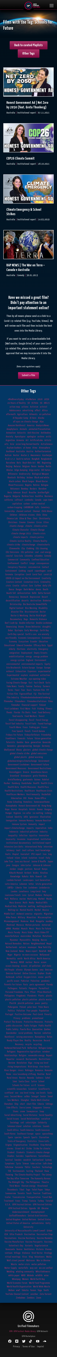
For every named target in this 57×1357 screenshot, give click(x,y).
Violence (26, 1253)
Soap (42, 1111)
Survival (9, 1160)
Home (30, 798)
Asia (12, 444)
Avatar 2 (25, 455)
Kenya (45, 869)
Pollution (21, 1011)
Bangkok (36, 459)
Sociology (14, 1122)
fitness (49, 709)
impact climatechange (14, 828)
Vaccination (29, 1234)
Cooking (22, 571)
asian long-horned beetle (27, 444)
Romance (39, 1070)
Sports (34, 1137)
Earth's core (31, 634)
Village (17, 1253)
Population (44, 1011)
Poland (23, 1007)
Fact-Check (39, 683)
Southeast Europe (25, 1134)
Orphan (41, 973)
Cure (31, 585)
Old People (9, 970)
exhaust (10, 671)
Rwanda (30, 1078)
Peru (27, 992)
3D (28, 403)
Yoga (40, 1290)
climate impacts (20, 537)
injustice (33, 835)
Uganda (32, 1208)
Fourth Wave (15, 727)
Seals (49, 1093)
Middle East (9, 914)
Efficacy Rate (40, 645)
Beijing (9, 466)
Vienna (48, 1249)
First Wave (25, 709)
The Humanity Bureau (41, 1178)
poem (37, 1003)
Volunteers (40, 1257)
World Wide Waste (41, 1286)
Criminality (46, 582)
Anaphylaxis (12, 429)
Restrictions (45, 1059)
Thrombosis (12, 1190)
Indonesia (13, 832)
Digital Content (17, 608)
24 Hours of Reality (16, 403)
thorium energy (28, 1186)
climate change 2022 (21, 533)
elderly (12, 649)
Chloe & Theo (25, 518)
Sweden (18, 1160)
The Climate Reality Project (27, 1175)
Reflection (32, 1048)
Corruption (19, 574)
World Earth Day (37, 1279)
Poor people (32, 1011)
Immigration (11, 820)
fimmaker (15, 705)
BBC (38, 463)
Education (43, 641)
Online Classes (29, 973)
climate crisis (39, 533)
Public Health (45, 1026)
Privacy (17, 1018)
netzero (22, 947)
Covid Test (37, 574)
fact (30, 683)
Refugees (11, 1052)
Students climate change (38, 1152)
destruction (35, 600)
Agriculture (22, 414)
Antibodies (46, 433)
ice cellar (27, 813)
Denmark (24, 597)
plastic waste (45, 999)
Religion (22, 1055)
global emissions (39, 753)
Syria (18, 1163)
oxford (19, 977)
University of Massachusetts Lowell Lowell (25, 1230)
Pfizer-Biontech (44, 992)
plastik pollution (25, 1003)
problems (26, 1018)
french (28, 731)
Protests (49, 1022)
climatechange (28, 545)
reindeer (46, 1052)
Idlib (26, 817)
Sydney (48, 1160)
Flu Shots (26, 712)
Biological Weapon (40, 474)
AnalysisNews (42, 425)
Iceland (9, 817)
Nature (26, 943)
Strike (29, 1148)
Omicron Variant (13, 973)
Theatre (45, 1182)
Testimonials (19, 1171)
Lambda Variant (14, 880)
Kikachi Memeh (16, 873)
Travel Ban (47, 1197)
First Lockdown (12, 709)
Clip (23, 548)
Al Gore (33, 418)
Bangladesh (46, 459)
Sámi (15, 1081)
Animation (11, 433)
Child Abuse (47, 511)
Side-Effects (12, 1107)
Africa (45, 410)
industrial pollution (29, 832)
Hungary (48, 809)
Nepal (49, 943)
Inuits (8, 854)
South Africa (13, 1130)
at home (27, 448)
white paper (14, 1275)
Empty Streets (41, 653)
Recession (37, 1040)
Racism (37, 1033)
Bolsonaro (15, 489)
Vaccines (48, 1242)
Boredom (43, 489)
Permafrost (44, 988)
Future (30, 738)
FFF (47, 690)
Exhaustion (21, 671)
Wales (49, 1257)
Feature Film (39, 690)
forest (42, 716)
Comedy (47, 556)
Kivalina (44, 873)
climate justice (37, 537)
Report (49, 1055)
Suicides (20, 1156)
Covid (28, 574)
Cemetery (45, 507)
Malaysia (48, 895)
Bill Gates (46, 470)
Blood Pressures (16, 485)
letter (31, 884)
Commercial (13, 559)
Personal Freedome (14, 992)
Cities (46, 522)
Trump (25, 1201)
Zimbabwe (20, 1298)
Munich (24, 928)
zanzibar (34, 1294)
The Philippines (33, 1182)
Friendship (46, 735)
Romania (49, 1070)
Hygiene (17, 813)
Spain (10, 1137)
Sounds (46, 1126)
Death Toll (11, 593)
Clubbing (30, 548)
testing (29, 1171)
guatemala (28, 779)
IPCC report (36, 854)
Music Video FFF (42, 932)
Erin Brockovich (13, 668)
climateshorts (43, 545)
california (8, 500)
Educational (9, 645)
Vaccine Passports (34, 1242)
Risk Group (33, 1066)
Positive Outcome (23, 1014)
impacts (30, 828)
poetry (44, 1003)
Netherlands (11, 947)
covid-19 (48, 574)
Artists (47, 440)
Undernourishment (20, 1212)
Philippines (10, 996)
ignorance (33, 817)
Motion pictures (32, 925)
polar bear (32, 1007)
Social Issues (13, 1119)
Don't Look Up (11, 623)
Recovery (19, 1044)
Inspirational (33, 839)
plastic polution (29, 999)
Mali (7, 899)
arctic (48, 436)
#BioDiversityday (16, 399)
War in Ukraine (43, 1260)
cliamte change (17, 526)
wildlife (39, 1275)
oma (42, 970)
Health (36, 783)
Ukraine (45, 1208)
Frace (25, 727)
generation (36, 742)
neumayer (32, 947)
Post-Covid (38, 1014)
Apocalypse (20, 436)
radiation (46, 1033)
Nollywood (44, 955)
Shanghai (25, 1100)
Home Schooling (14, 802)
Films (50, 701)
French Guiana (38, 731)
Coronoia (9, 574)
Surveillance (44, 1156)
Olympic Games (31, 970)
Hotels (32, 809)
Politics (11, 1011)
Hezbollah (46, 794)
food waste (18, 716)
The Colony (47, 1175)
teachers (36, 1167)
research (20, 1059)
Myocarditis (25, 940)
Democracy (14, 597)
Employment (26, 653)
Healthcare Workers (15, 794)
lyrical (31, 895)
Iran (45, 854)
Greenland (14, 776)
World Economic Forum (17, 1283)
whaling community (25, 1271)
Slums (16, 1111)
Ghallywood (9, 750)
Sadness (40, 1078)
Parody (50, 984)
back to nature (23, 459)
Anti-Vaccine (33, 433)
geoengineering (25, 746)
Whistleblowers (43, 1271)
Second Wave (16, 1096)
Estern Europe (28, 668)
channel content (23, 511)
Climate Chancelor (21, 530)
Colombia (29, 556)
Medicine (22, 906)
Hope (7, 809)
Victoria (40, 1249)
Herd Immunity (33, 794)
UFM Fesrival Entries (21, 1204)
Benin (33, 466)
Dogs (26, 619)
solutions (36, 1126)
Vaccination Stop (45, 1234)
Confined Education (40, 559)
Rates (49, 1037)
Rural (48, 1074)
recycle (28, 1044)
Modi (32, 921)
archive (41, 436)
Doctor (43, 612)
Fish (34, 709)
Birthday (21, 477)
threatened (42, 1186)
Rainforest (10, 1037)
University (28, 1227)
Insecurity (11, 839)
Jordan (13, 869)
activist (43, 407)
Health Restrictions (14, 791)
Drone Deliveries (33, 627)
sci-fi (33, 1085)
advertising (27, 410)
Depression (35, 597)
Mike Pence (11, 917)
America (31, 425)
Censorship (10, 511)
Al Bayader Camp (20, 418)
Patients (23, 988)
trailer (8, 1197)
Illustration (45, 817)
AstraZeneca (47, 444)
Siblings (49, 1104)
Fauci (17, 690)
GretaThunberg (14, 779)
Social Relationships (30, 1119)
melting (31, 906)
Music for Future (43, 928)
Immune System (19, 824)
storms (10, 1148)
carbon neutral (38, 504)
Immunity (32, 824)
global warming (36, 757)
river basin (44, 1066)
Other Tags (28, 53)
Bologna (44, 485)
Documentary (16, 619)
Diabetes (47, 600)
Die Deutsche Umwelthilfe (35, 604)
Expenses (32, 671)
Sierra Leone (25, 1107)
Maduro (38, 895)
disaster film (17, 612)
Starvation (44, 1137)
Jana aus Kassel (22, 861)
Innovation (44, 835)
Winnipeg (16, 1279)
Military (21, 917)
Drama (21, 627)
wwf (18, 1290)
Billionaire (13, 474)
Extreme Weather (19, 679)
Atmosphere (44, 448)
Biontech (12, 477)
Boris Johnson (14, 492)
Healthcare (30, 791)
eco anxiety (43, 634)
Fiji (35, 694)
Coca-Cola (18, 556)
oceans (24, 966)
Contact (45, 567)
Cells (37, 507)
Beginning (46, 463)
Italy (48, 858)
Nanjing (35, 940)
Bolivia (36, 485)
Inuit (18, 850)
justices (29, 869)
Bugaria (7, 496)
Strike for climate (42, 1148)
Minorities (31, 917)
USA (6, 1234)
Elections (21, 649)
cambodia (29, 500)
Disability (43, 608)
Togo (28, 1190)
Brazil (24, 492)
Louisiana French (13, 895)
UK (39, 1208)
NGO (49, 951)
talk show (47, 1163)
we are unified (46, 1268)
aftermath (11, 414)
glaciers (27, 750)
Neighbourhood (38, 943)
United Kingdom (13, 1219)
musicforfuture (12, 936)
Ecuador (33, 641)
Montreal (11, 925)
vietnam (9, 1253)
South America (27, 1130)
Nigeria (17, 955)
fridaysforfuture (32, 735)
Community (25, 559)
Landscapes (28, 880)
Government (44, 761)
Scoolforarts (44, 1089)
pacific (48, 977)
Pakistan (25, 981)
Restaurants (31, 1059)
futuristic (10, 742)
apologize (31, 436)
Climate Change (38, 530)
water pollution (39, 1264)
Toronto (21, 1193)
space (38, 1134)
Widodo (30, 1275)
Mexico (45, 910)
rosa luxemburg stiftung (24, 1074)
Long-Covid (36, 891)
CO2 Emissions (12, 552)
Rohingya (29, 1070)
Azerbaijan (47, 455)
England (29, 660)
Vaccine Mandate (45, 1238)
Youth (46, 1290)
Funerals (21, 738)
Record (47, 1040)
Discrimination (31, 612)
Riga (30, 1063)
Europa (40, 668)
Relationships (11, 1055)
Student (11, 1152)
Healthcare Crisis (44, 791)
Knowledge (15, 876)
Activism (34, 407)
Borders (33, 489)
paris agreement (37, 984)
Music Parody (14, 932)
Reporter (10, 1059)
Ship (16, 1104)
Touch (29, 1193)
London (14, 891)
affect (38, 410)
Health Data (13, 787)
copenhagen (40, 571)
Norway (14, 962)
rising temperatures (17, 1066)
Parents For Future (13, 984)
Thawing (9, 1175)
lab (45, 876)
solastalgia (31, 1122)
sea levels (41, 1093)
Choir (35, 518)
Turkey (41, 1201)
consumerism (34, 567)
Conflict (24, 563)
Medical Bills (42, 902)
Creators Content (14, 582)
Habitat (45, 779)
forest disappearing (18, 720)
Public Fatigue (30, 1026)
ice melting (38, 813)
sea (16, 1093)
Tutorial (49, 1201)
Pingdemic (21, 996)
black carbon (15, 481)
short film (31, 1104)
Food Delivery (44, 712)
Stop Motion (46, 1145)
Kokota (25, 876)
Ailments (33, 414)
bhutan (9, 470)
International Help (33, 847)
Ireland (10, 858)
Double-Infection (27, 623)
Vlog (31, 1257)
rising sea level (41, 1063)
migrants (38, 914)
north (19, 958)
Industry (44, 832)
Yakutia (25, 1290)
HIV (25, 798)
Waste (14, 1264)
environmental (13, 664)
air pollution (45, 414)
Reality (28, 1040)
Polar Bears (43, 1007)
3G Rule (34, 403)
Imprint (40, 1346)
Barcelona (10, 463)
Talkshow (9, 1167)
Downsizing (11, 627)
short (22, 1104)
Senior (43, 1096)
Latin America (11, 884)
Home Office (40, 798)
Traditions (47, 1193)
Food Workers (31, 716)
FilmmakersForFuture (37, 701)
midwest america (24, 914)
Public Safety (12, 1029)
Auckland (10, 451)
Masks (49, 899)
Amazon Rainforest (16, 425)
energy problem (41, 656)
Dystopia (19, 630)
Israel (41, 858)
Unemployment (38, 1212)
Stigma (8, 1145)
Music (31, 928)
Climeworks (14, 548)
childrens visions (27, 515)
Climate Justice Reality (21, 541)
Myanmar (14, 940)
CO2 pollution (27, 552)
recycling (37, 1044)
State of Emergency (17, 1141)
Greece (26, 772)
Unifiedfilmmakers (17, 1216)
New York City (44, 947)
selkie (27, 1096)
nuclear (29, 962)
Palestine (35, 981)
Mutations (47, 936)
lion (25, 887)
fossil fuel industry (15, 723)
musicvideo (26, 936)
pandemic (45, 981)
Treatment (9, 1201)
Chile (38, 515)
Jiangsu (15, 865)
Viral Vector (37, 1253)
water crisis (24, 1264)
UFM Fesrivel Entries (42, 1204)
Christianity (44, 518)
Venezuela (10, 1249)
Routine (40, 1074)
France (44, 727)
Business (49, 496)
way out (34, 1268)
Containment (11, 571)
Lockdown (33, 887)
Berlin (48, 466)
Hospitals (23, 809)
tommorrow (10, 1193)
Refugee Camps (46, 1048)
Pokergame (13, 1007)
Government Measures (16, 768)
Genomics (11, 746)
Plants (41, 996)
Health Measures (28, 787)
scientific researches (17, 1089)
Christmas (13, 522)
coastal (9, 556)
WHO (23, 1275)
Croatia (16, 585)
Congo (32, 563)
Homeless (27, 802)
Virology (48, 1253)
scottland (9, 1093)
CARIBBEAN (28, 507)
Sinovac (47, 1107)
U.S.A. (8, 1204)
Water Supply (10, 1268)
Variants (29, 1245)
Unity (48, 1223)
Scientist (32, 1089)
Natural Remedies (13, 943)
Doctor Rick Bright (38, 615)
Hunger (9, 813)
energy (29, 656)
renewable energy (36, 1055)
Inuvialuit (25, 854)
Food (34, 712)
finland (42, 705)
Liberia (19, 887)
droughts (46, 627)
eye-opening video (37, 679)
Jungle (20, 869)
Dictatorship (16, 604)
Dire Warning (31, 608)
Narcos (44, 940)
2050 (46, 399)
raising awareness (24, 1037)
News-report (32, 951)
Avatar (16, 455)
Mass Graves (15, 902)
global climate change (42, 750)
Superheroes (31, 1156)
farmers (46, 686)
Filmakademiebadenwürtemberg (35, 697)
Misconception (44, 917)
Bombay (24, 489)
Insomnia (21, 839)
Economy (13, 641)
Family (21, 686)
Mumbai (16, 928)
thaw (46, 1171)
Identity (18, 817)
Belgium (26, 466)
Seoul (50, 1096)
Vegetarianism (41, 1245)
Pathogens (13, 988)
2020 (40, 399)
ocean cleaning (12, 966)
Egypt (50, 645)
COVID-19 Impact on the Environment (23, 578)
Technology (47, 1167)
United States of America (18, 1223)
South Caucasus (42, 1130)
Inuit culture (28, 850)
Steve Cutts (43, 1141)
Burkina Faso (28, 496)
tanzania (19, 1167)
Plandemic (32, 996)
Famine (29, 686)
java (8, 865)
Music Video (27, 932)
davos (38, 589)
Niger (10, 955)
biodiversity (25, 474)
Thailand (39, 1171)
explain (24, 675)
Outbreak (10, 977)
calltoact (19, 500)
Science (41, 1085)
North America (43, 958)
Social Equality (46, 1115)
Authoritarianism (43, 451)
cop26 (30, 571)
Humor (40, 809)
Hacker (7, 783)
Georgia (36, 746)
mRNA (8, 928)
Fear (23, 690)
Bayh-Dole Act (29, 463)
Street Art (20, 1148)
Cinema (22, 522)
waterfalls (23, 1268)
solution (27, 1126)
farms (10, 690)
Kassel (37, 869)
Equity (48, 664)
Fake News (12, 686)
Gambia (20, 742)
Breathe (32, 492)
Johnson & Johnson (42, 865)
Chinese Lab (12, 518)
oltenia (19, 970)
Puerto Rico (25, 1029)
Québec (47, 1029)
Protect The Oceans (13, 1022)
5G (41, 403)
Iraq (50, 854)
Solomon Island (14, 1126)
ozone (41, 977)
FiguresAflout (25, 694)
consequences (42, 563)
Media (31, 902)
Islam (17, 858)
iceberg (48, 813)
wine (46, 1275)
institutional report (41, 843)
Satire (34, 1081)
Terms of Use (28, 1346)
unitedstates (38, 1223)
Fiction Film (12, 694)
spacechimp (47, 1134)
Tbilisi (28, 1167)
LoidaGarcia (44, 887)
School (41, 1081)
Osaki (48, 973)
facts (48, 683)
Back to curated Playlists (28, 45)
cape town (48, 500)
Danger (19, 589)
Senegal (35, 1096)
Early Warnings (31, 630)
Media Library (30, 1331)
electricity (32, 649)
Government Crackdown (18, 764)
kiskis (36, 873)
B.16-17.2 (10, 459)
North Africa (29, 958)
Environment (40, 660)
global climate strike (20, 753)
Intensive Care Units (13, 847)
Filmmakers (20, 701)
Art (27, 440)
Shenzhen (8, 1104)
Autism (8, 455)
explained (34, 675)
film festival (44, 694)
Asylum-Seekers (14, 448)
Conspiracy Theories (17, 567)
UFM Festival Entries (18, 1208)
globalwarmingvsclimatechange (22, 761)
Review (12, 1063)
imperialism (40, 828)
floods (9, 712)
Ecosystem (24, 641)
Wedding (10, 1271)
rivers (21, 1070)
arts (7, 444)
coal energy (45, 552)
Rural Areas (12, 1078)
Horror (14, 809)
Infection (23, 835)
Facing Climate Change (16, 683)
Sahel (47, 1078)
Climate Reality (40, 541)
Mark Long (32, 899)
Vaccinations (11, 1238)
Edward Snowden (24, 645)
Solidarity (42, 1122)
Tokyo (47, 1190)
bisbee (30, 477)
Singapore (37, 1107)
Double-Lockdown (44, 623)
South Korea (10, 1134)
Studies (10, 1156)
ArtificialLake (36, 440)
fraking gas (34, 727)
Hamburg (16, 783)
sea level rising (27, 1093)
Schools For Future (21, 1085)
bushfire (39, 496)
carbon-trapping (14, 507)
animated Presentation (39, 429)
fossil (31, 720)
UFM (11, 1331)
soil (22, 1122)
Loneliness (24, 891)
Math (25, 902)
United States (44, 1219)
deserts (25, 600)
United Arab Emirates (38, 1216)
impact (42, 824)
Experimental (13, 675)
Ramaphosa (40, 1037)
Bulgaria (16, 496)
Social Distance (30, 1115)
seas (6, 1096)
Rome (8, 1074)
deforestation (23, 593)
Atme (34, 448)
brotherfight (43, 492)
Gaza (27, 742)
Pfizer (33, 992)
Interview (48, 847)
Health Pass (43, 787)
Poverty (48, 1014)
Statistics (32, 1141)
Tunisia (32, 1201)
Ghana (19, 750)
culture (24, 585)
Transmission (19, 1197)
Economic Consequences (29, 638)
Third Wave (14, 1186)
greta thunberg (40, 776)
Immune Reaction (43, 820)
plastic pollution (13, 999)
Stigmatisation (20, 1145)
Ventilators (29, 1249)
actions (25, 407)
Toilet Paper (37, 1190)
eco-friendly (11, 638)
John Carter (26, 865)
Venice (19, 1249)
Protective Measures (33, 1022)
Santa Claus (24, 1081)
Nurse (36, 962)
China (44, 515)
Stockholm (34, 1145)
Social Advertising (13, 1115)
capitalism (17, 504)
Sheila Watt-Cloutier (40, 1100)
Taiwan (25, 1163)
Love (24, 895)
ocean (43, 962)
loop (44, 891)
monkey (49, 921)
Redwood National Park (15, 1048)
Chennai (36, 511)
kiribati (28, 873)
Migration (48, 914)
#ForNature (30, 399)
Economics (46, 638)
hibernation (16, 798)
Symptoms (10, 1163)
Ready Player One (15, 1040)
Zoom (38, 1298)
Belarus (17, 466)
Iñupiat (15, 854)
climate (28, 526)
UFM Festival (19, 1331)
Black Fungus (28, 481)
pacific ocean (13, 981)
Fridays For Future (14, 735)
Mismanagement (11, 921)
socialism (45, 1119)
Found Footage (44, 723)
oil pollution (35, 966)
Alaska (41, 418)
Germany (46, 746)
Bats (19, 463)
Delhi (34, 593)
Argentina (10, 440)
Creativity (46, 578)
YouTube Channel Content (17, 1294)
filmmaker (8, 701)
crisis (8, 585)
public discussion (14, 1026)
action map (15, 407)
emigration (15, 653)
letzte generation (44, 884)
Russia (22, 1078)
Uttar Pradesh (16, 1234)
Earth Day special (16, 634)
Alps (42, 421)
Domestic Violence (38, 619)
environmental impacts (32, 664)
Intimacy (10, 850)
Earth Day (44, 630)
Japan (50, 861)
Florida (17, 712)
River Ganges (10, 1070)
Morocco (20, 925)
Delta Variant (44, 593)
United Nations (29, 1219)
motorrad (46, 925)
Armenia (20, 440)
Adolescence (15, 410)
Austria (29, 451)
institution (46, 839)
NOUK (21, 962)
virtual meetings (13, 1257)
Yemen (33, 1290)
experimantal (44, 671)
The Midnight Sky (16, 1182)
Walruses (30, 1260)
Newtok (42, 951)
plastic (49, 996)
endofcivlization (16, 656)
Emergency (43, 649)
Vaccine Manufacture (14, 1242)
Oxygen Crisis (30, 977)
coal (37, 552)
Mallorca (14, 899)
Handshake (27, 783)
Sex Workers (13, 1100)
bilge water (34, 470)
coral (49, 571)
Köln (32, 876)
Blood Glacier (42, 481)
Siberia (41, 1104)
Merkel (38, 910)
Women (25, 1279)
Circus (39, 522)
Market (41, 899)
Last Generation (42, 880)
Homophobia (11, 806)
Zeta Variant (46, 1294)
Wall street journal (16, 1260)
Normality (11, 958)
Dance (11, 589)
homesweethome (42, 802)
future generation (43, 738)
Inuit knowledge (43, 850)
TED (9, 1171)
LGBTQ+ (10, 887)
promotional (37, 1018)
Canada (38, 500)
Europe (47, 668)
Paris (25, 984)
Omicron (49, 970)
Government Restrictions (39, 768)
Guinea (37, 779)
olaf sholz (46, 966)
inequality (13, 835)
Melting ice (13, 910)
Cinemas (31, 522)
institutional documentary (18, 843)
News (21, 951)
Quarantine (37, 1029)
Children (13, 515)
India (50, 828)
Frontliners (11, 738)
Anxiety (9, 436)
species (18, 1137)
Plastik (13, 1003)
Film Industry (13, 697)
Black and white (42, 477)
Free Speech (17, 731)
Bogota (28, 485)
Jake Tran (8, 861)
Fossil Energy (42, 720)
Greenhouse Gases (39, 772)
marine (22, 899)
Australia (20, 451)
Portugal (9, 1014)
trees (17, 1201)
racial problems (25, 1033)
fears (29, 690)
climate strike (13, 545)
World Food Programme (39, 1283)
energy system (18, 660)
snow (22, 1111)
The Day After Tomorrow (18, 1178)
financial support (30, 705)
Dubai (10, 630)
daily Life (47, 585)
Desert (45, 597)
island (24, 858)
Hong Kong (46, 806)
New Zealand (12, 951)
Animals (23, 429)
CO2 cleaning (42, 548)
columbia (39, 556)
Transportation (34, 1197)
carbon (27, 504)
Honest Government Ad (29, 806)
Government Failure (40, 764)
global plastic (20, 757)
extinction (45, 675)
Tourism (36, 1193)
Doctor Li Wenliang (19, 615)
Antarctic (21, 433)
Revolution (22, 1063)
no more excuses (30, 955)
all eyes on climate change (25, 421)
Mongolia (40, 921)
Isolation (33, 858)
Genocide (47, 742)
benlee (41, 466)
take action (36, 1163)
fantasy (37, 686)
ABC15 (47, 403)
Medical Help (11, 906)
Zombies (31, 1298)
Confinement (13, 563)
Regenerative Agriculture (29, 1052)
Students (20, 1152)
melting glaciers (44, 906)
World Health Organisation (19, 1286)
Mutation (37, 936)
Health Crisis (47, 783)
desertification (13, 600)
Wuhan (11, 1290)
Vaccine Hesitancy (26, 1238)
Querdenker (11, 1033)
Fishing (40, 709)
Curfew (38, 585)
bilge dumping (21, 470)
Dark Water (29, 589)
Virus (24, 1257)
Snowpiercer (32, 1111)
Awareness (36, 455)
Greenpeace (26, 776)
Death (45, 589)
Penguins (33, 988)
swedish (27, 1160)
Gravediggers (15, 772)
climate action (40, 526)
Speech (26, 1137)
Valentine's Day (16, 1245)
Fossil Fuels (30, 723)
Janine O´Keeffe (38, 861)
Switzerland (38, 1160)
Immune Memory (26, 820)
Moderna (24, 921)
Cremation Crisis (31, 582)
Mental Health (26, 910)
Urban (49, 1230)
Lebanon (23, 884)
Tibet (21, 1190)
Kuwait (39, 876)
